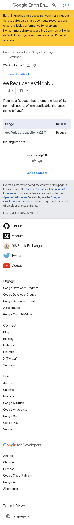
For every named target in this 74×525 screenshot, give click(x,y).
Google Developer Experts (20, 301)
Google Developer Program (20, 288)
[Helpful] (28, 65)
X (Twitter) (10, 358)
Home (6, 52)
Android (8, 383)
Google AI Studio (14, 403)
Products (21, 52)
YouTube (9, 365)
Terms (7, 505)
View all (8, 429)
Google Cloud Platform (18, 475)
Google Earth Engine (44, 52)
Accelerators (11, 307)
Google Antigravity (15, 409)
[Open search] (54, 4)
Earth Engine (38, 5)
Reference (15, 57)
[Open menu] (6, 5)
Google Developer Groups (19, 294)
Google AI (9, 482)
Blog (6, 332)
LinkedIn (8, 352)
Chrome (8, 389)
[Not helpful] (35, 65)
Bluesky (8, 339)
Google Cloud (11, 416)
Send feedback (19, 74)
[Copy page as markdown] (21, 90)
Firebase (8, 396)
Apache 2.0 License (15, 197)
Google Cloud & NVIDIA (17, 314)
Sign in (64, 5)
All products (11, 488)
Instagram (10, 345)
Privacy (20, 505)
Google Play (10, 422)
